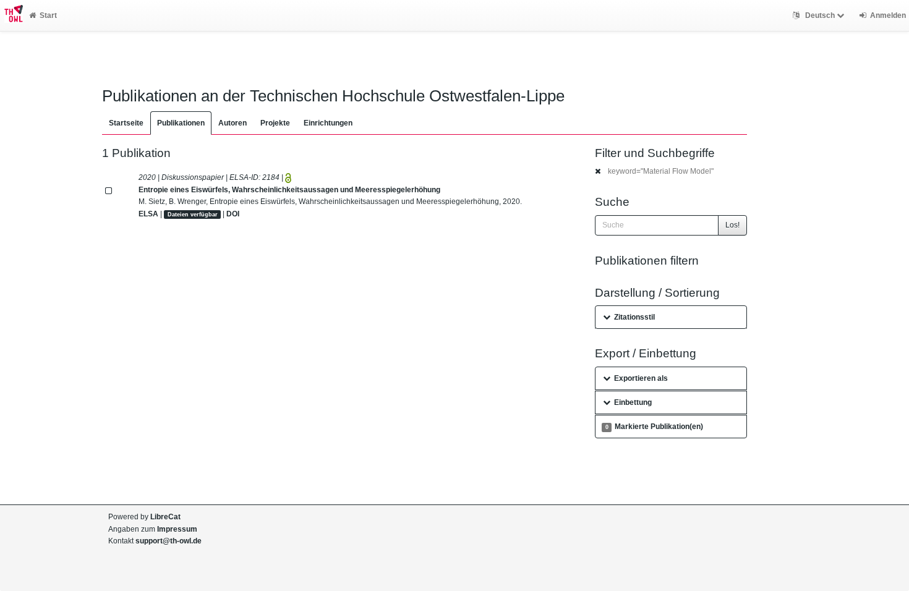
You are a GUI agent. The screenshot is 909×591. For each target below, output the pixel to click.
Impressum (177, 529)
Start (48, 15)
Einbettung (633, 402)
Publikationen (181, 123)
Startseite (126, 123)
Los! (732, 225)
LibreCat (165, 516)
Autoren (232, 123)
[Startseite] (11, 15)
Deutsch (820, 15)
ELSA (148, 214)
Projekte (275, 123)
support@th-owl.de (168, 541)
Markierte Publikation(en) (654, 426)
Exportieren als (641, 378)
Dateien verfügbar (193, 214)
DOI (232, 214)
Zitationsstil (634, 317)
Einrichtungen (328, 123)
